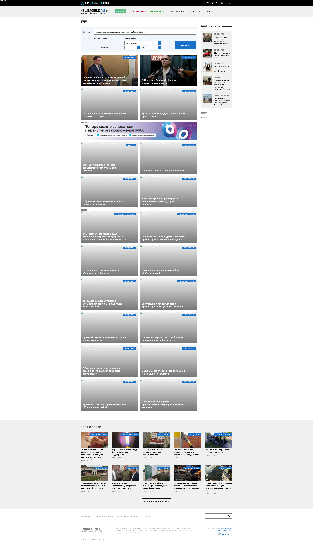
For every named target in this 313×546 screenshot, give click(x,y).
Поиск (185, 45)
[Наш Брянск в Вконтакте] (217, 3)
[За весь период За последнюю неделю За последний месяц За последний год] (142, 43)
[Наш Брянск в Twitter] (213, 3)
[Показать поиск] (229, 3)
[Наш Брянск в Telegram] (222, 3)
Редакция (85, 516)
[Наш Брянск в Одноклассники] (208, 3)
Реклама (146, 516)
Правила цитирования (128, 516)
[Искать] (229, 516)
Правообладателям (103, 516)
